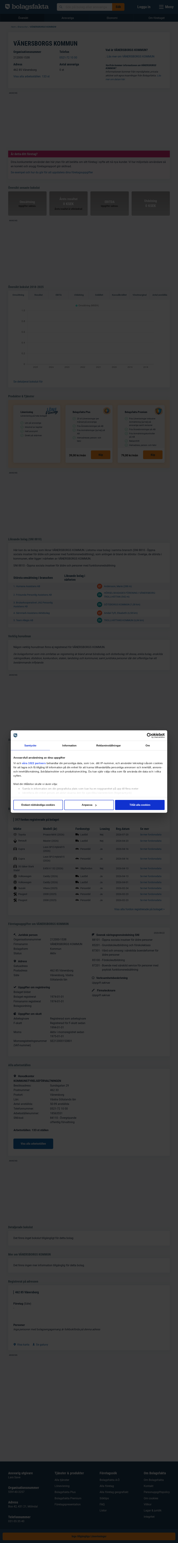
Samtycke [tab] (30, 745)
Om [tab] (147, 745)
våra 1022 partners (34, 763)
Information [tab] (69, 745)
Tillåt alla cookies (140, 804)
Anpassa (87, 804)
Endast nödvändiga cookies (38, 804)
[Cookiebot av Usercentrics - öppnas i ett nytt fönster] (149, 735)
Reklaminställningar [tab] (108, 745)
